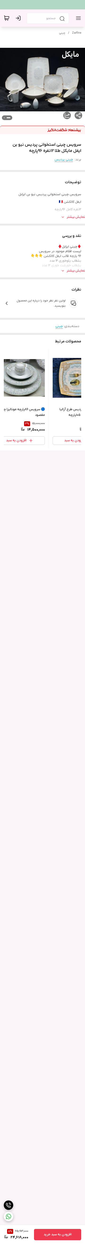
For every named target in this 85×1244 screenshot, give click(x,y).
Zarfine (76, 33)
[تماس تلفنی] (8, 1205)
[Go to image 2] (4, 117)
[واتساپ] (8, 1216)
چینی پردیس (64, 159)
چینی (62, 33)
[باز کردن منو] (77, 18)
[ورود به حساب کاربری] (19, 18)
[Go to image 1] (8, 117)
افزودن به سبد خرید (58, 1234)
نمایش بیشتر (76, 217)
